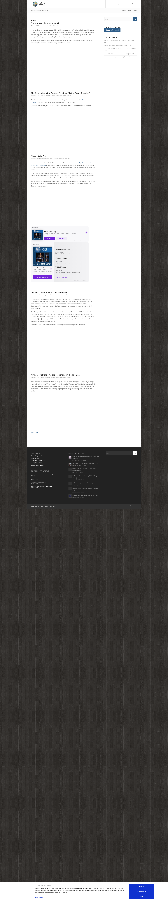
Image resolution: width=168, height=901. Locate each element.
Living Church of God (38, 460)
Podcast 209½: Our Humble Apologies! (113, 45)
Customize (140, 891)
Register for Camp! (112, 30)
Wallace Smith (56, 26)
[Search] (133, 4)
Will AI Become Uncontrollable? (38, 482)
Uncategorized (46, 26)
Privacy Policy (52, 506)
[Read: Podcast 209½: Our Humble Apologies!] (70, 483)
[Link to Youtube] (135, 506)
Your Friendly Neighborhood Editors (61, 95)
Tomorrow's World (37, 465)
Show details (39, 897)
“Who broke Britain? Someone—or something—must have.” (45, 474)
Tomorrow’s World (40, 471)
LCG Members (35, 458)
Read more (34, 432)
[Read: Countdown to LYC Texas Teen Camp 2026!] (70, 464)
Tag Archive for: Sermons (39, 10)
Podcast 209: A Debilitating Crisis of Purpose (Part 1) (117, 48)
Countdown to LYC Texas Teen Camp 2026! (85, 463)
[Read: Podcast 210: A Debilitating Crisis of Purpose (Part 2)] (70, 476)
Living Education (36, 463)
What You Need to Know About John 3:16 (40, 478)
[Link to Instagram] (133, 506)
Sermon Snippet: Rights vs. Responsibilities (50, 292)
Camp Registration (37, 456)
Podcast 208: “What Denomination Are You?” (115, 54)
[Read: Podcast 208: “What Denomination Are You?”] (70, 496)
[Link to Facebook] (130, 506)
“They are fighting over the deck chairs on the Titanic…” (55, 375)
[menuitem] (101, 4)
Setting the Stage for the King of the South (41, 486)
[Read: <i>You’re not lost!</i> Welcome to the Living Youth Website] (70, 469)
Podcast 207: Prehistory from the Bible (113, 57)
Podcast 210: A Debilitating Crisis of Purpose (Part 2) (117, 40)
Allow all (141, 886)
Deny (141, 896)
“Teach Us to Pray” (39, 156)
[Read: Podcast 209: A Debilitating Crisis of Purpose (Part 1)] (70, 488)
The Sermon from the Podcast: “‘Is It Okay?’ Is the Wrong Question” (60, 93)
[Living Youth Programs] (39, 4)
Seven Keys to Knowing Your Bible (46, 23)
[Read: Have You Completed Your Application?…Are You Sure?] (70, 457)
